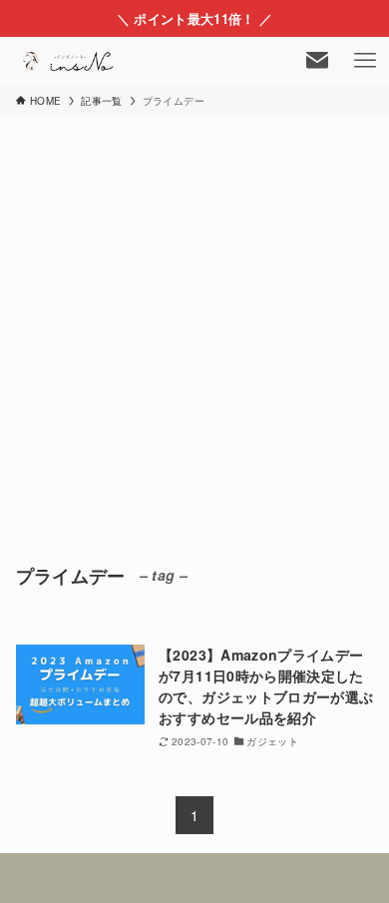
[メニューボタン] (365, 61)
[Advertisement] (194, 321)
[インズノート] (70, 61)
